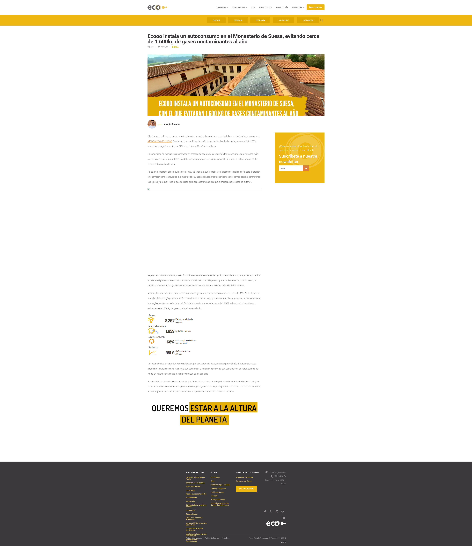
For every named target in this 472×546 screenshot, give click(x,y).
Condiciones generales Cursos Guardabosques (220, 504)
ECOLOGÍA (238, 20)
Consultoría (282, 7)
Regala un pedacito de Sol (196, 494)
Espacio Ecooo (265, 7)
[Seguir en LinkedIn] (283, 517)
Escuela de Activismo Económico (194, 518)
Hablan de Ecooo (217, 492)
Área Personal (315, 7)
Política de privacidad (194, 538)
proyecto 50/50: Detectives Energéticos (196, 524)
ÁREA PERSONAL (246, 489)
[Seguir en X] (270, 511)
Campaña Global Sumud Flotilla (195, 478)
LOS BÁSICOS (308, 20)
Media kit (214, 496)
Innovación (297, 7)
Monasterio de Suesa (160, 141)
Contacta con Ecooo (243, 481)
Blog (253, 7)
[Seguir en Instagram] (276, 511)
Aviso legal (226, 538)
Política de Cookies (212, 538)
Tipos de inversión (193, 486)
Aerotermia (190, 501)
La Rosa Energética (218, 488)
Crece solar (190, 490)
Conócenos (215, 477)
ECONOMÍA (260, 20)
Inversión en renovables (195, 483)
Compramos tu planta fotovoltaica (194, 529)
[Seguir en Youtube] (282, 511)
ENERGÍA (216, 20)
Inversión (221, 7)
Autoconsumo (238, 7)
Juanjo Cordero (172, 124)
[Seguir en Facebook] (265, 511)
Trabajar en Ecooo (218, 500)
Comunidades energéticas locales (196, 506)
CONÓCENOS (284, 20)
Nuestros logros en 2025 (220, 485)
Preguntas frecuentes (244, 477)
